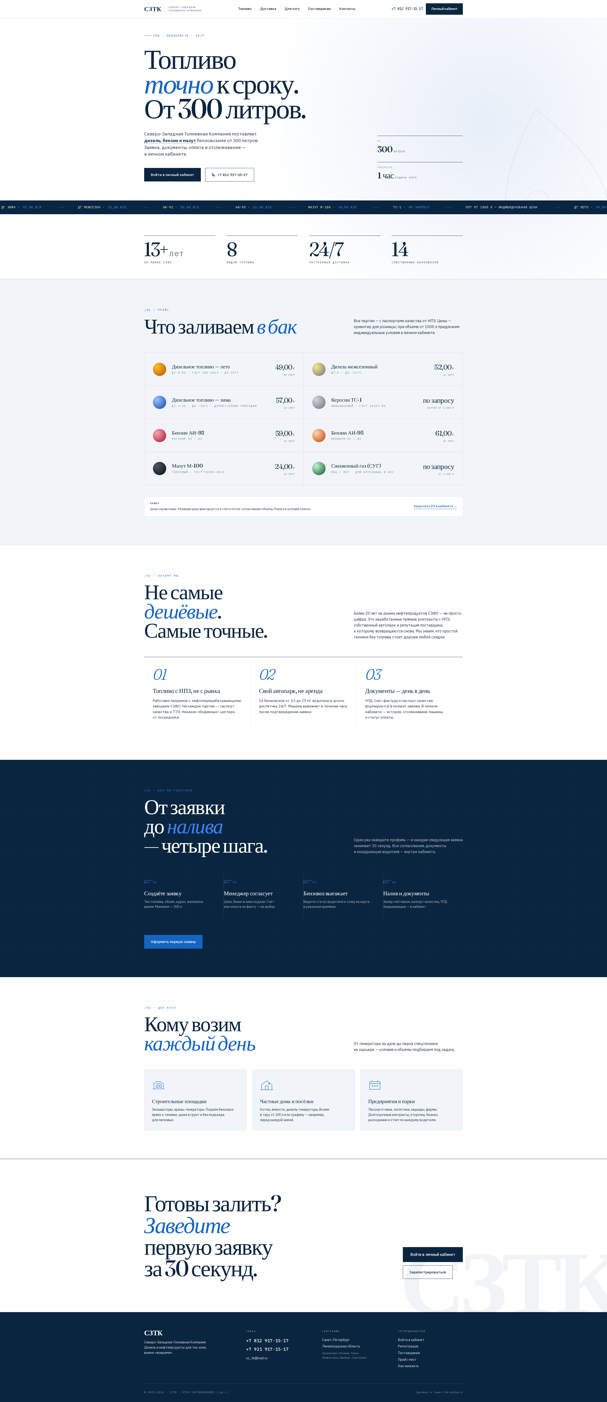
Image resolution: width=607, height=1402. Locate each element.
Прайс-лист (407, 1359)
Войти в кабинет (411, 1340)
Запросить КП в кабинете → (435, 506)
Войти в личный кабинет (172, 174)
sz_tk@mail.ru (256, 1358)
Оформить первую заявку (173, 941)
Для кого (292, 9)
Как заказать (408, 1366)
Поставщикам (319, 9)
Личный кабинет (444, 9)
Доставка (268, 9)
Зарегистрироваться (427, 1272)
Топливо (245, 9)
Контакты (347, 9)
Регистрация (408, 1346)
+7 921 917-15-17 (267, 1349)
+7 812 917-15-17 (407, 9)
